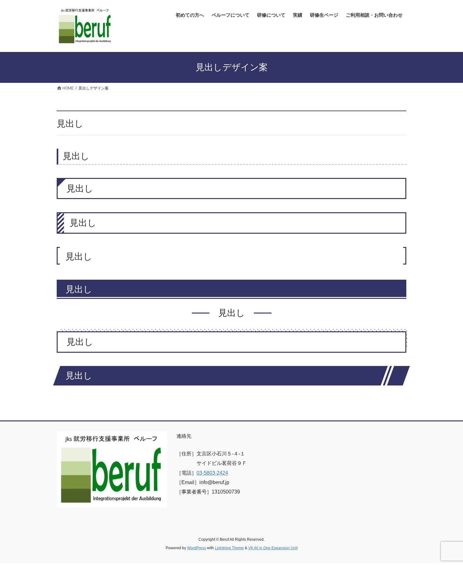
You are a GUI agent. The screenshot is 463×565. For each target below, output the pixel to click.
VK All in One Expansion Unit (273, 548)
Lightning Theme (229, 548)
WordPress (196, 548)
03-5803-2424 (212, 473)
